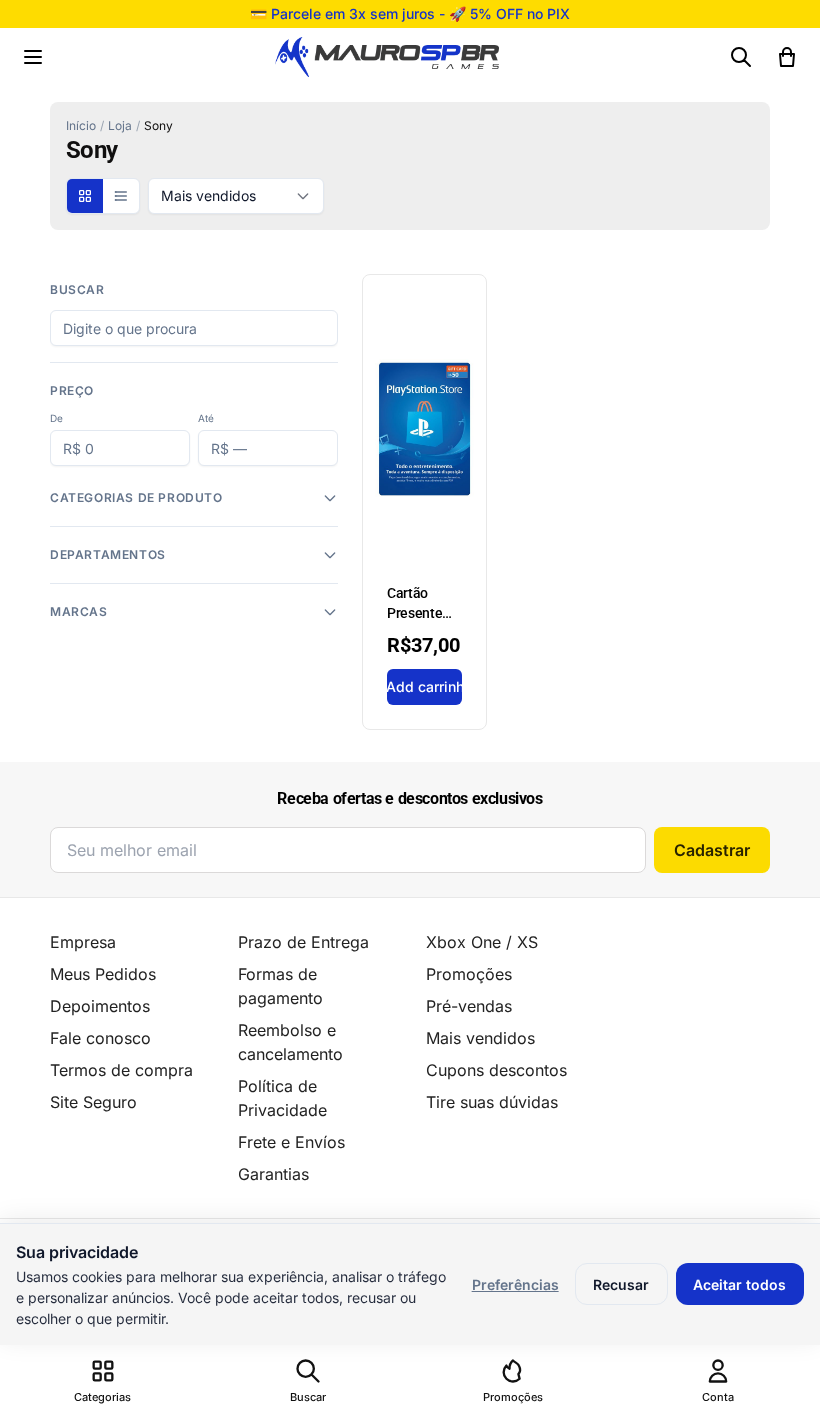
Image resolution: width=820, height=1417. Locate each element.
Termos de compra (121, 1070)
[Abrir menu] (33, 57)
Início (81, 125)
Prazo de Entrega (303, 942)
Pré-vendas (469, 1006)
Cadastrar (712, 850)
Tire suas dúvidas (492, 1102)
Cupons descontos (496, 1070)
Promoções (469, 974)
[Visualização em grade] (85, 196)
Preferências (515, 1284)
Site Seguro (93, 1102)
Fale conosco (100, 1038)
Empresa (83, 942)
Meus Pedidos (103, 974)
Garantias (273, 1174)
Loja (120, 125)
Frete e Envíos (291, 1142)
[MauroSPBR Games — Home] (387, 57)
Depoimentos (100, 1006)
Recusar (621, 1284)
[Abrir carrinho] (787, 57)
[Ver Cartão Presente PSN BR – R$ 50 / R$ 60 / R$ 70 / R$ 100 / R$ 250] (424, 502)
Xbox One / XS (482, 942)
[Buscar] (741, 57)
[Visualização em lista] (121, 196)
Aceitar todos (739, 1284)
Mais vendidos (480, 1038)
